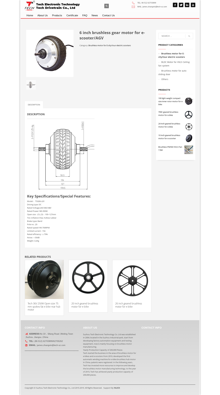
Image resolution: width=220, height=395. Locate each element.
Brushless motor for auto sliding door (172, 72)
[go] (189, 36)
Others (164, 79)
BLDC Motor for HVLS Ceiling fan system (174, 64)
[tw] (181, 5)
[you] (193, 5)
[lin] (187, 5)
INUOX (117, 387)
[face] (175, 5)
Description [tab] (34, 104)
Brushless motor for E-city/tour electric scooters (109, 45)
